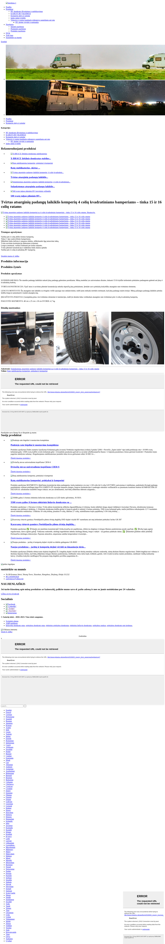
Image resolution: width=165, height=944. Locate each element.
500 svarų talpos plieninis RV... (26, 196)
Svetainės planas (12, 621)
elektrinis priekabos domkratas (57, 625)
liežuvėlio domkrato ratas (15, 625)
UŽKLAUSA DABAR (10, 594)
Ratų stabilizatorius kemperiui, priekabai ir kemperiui (27, 371)
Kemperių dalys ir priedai (20, 16)
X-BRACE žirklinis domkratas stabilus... (31, 158)
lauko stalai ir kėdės (18, 18)
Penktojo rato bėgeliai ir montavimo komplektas (35, 445)
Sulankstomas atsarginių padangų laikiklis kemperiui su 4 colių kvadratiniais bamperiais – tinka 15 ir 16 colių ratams (55, 369)
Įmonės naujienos (17, 27)
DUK (8, 33)
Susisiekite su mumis (14, 38)
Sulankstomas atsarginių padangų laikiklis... (33, 186)
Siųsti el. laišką (6, 632)
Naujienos (10, 24)
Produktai (9, 9)
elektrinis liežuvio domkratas (81, 625)
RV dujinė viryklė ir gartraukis (27, 22)
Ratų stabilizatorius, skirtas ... (25, 168)
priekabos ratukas (99, 625)
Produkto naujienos (18, 31)
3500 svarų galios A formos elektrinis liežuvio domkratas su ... (41, 502)
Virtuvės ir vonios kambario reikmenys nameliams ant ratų (33, 20)
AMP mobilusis (12, 623)
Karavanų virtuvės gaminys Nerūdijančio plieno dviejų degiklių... (43, 524)
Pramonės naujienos (18, 29)
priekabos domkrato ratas (35, 625)
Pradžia (8, 7)
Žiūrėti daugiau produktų (21, 458)
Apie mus (9, 35)
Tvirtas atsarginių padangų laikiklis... (29, 177)
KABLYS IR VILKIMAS (21, 14)
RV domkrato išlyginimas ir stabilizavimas (27, 11)
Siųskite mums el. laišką (10, 256)
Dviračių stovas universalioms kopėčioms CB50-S (35, 467)
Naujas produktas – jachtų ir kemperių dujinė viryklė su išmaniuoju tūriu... (48, 547)
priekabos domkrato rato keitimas (119, 625)
